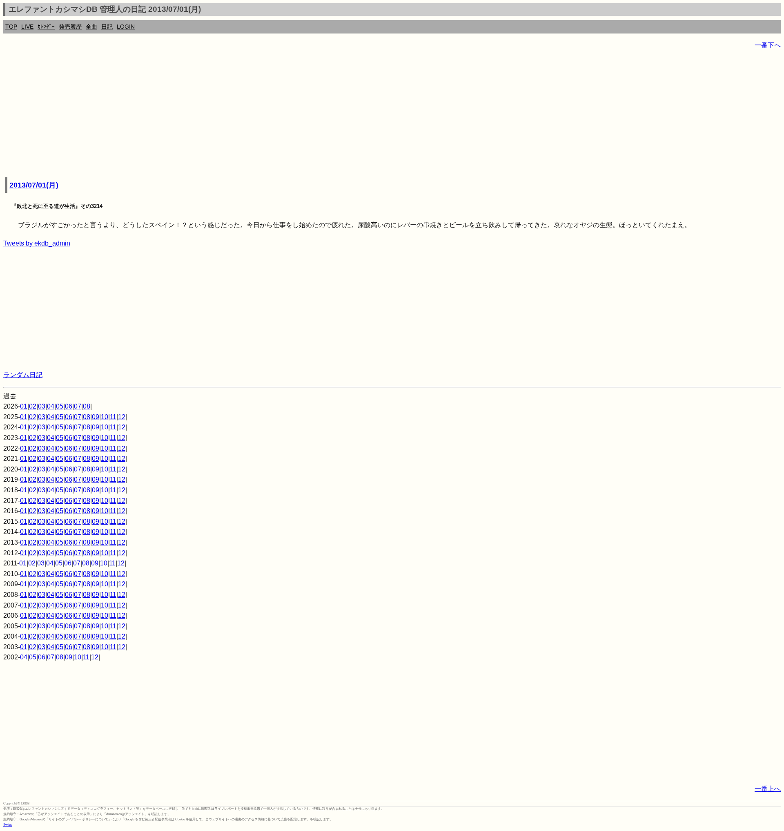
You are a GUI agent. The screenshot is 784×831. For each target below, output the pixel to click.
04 (50, 406)
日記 (107, 26)
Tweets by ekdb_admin (36, 243)
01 (23, 406)
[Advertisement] (248, 114)
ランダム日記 (22, 374)
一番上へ (768, 788)
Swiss (7, 825)
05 (59, 406)
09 (95, 416)
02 (32, 406)
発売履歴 (70, 26)
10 (104, 416)
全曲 (91, 26)
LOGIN (126, 26)
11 (113, 416)
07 (77, 406)
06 (68, 406)
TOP (11, 26)
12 (121, 416)
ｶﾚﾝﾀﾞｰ (46, 26)
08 (86, 406)
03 (41, 406)
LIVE (27, 26)
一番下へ (768, 45)
